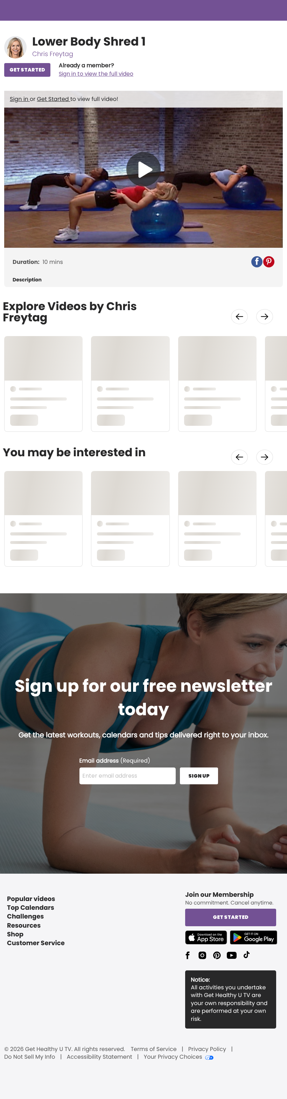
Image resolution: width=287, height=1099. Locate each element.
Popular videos (31, 899)
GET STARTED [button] (27, 69)
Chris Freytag (52, 54)
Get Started (53, 99)
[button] (96, 69)
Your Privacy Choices (173, 1057)
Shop (15, 934)
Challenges (25, 916)
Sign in (20, 99)
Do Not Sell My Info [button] (29, 1057)
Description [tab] (27, 280)
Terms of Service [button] (153, 1049)
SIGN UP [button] (199, 775)
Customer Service (36, 943)
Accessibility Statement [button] (99, 1057)
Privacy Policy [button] (207, 1049)
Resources (24, 925)
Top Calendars (30, 907)
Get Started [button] (230, 917)
